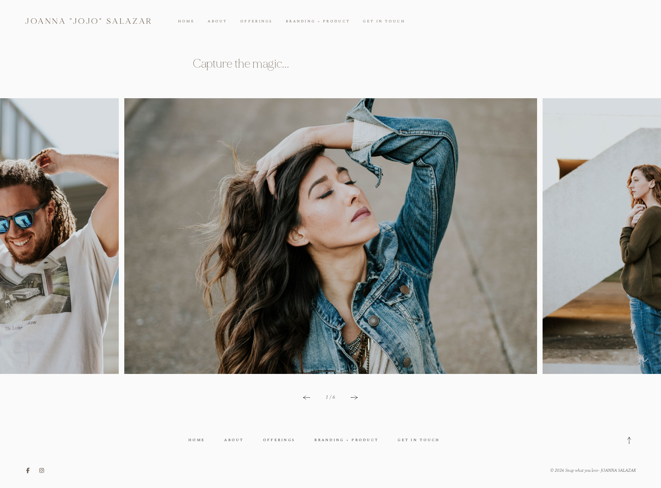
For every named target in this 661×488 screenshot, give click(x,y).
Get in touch (384, 21)
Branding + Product (318, 21)
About (217, 21)
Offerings (256, 21)
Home (186, 21)
